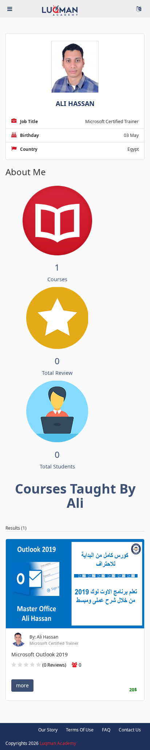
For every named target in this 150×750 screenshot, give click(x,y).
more (22, 685)
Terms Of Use (80, 730)
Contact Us (130, 730)
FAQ (106, 730)
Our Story (48, 730)
